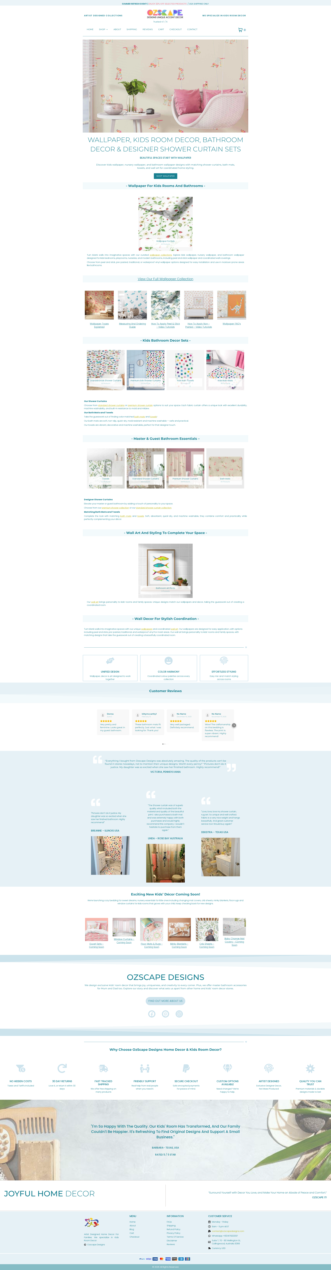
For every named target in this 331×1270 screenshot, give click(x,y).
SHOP (102, 29)
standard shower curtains (111, 405)
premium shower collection (115, 507)
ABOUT (117, 29)
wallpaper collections (161, 254)
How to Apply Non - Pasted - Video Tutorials (198, 325)
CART (161, 29)
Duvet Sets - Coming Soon (96, 945)
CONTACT (192, 29)
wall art (95, 602)
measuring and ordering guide (132, 325)
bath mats (139, 416)
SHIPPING (132, 29)
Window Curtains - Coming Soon (124, 941)
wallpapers (146, 629)
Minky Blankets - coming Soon (179, 945)
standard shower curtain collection (153, 507)
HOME (90, 29)
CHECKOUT (176, 29)
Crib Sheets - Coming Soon (206, 945)
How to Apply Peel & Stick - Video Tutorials (165, 325)
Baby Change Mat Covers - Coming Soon (234, 941)
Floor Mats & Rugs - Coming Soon (152, 945)
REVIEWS (148, 29)
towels (153, 416)
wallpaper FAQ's (232, 323)
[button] (97, 725)
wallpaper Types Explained (99, 325)
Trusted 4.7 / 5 (160, 21)
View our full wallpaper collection (165, 279)
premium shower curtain (140, 405)
